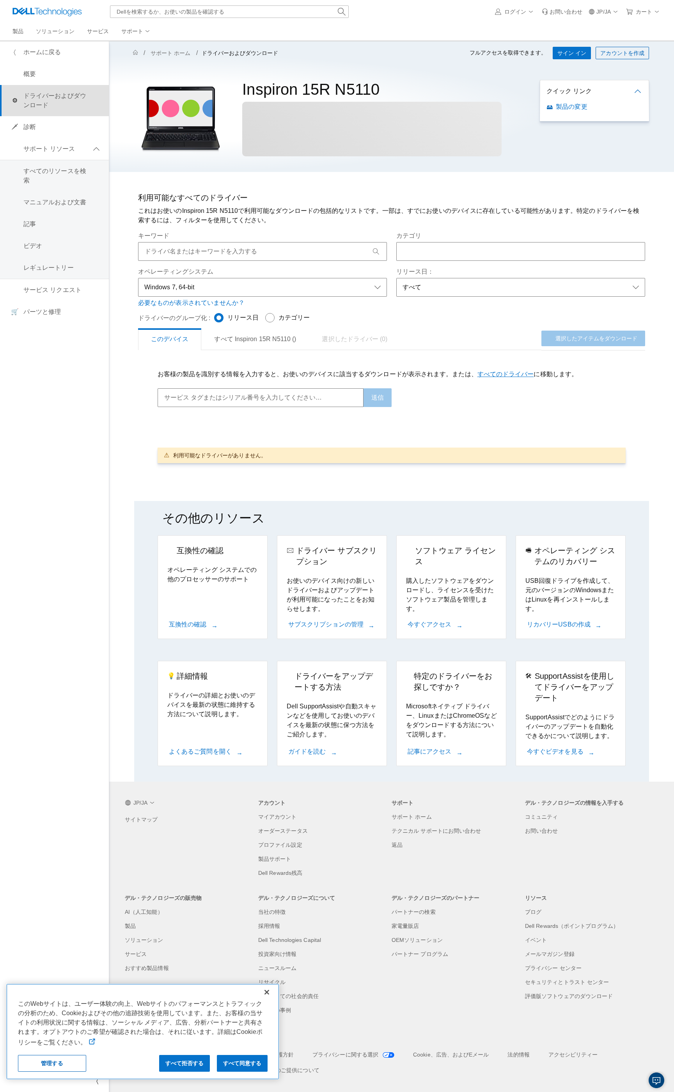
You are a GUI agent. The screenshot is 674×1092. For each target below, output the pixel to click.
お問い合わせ (541, 831)
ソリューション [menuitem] (55, 31)
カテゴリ (408, 235)
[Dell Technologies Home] (47, 12)
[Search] (376, 251)
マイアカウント (277, 817)
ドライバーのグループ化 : (174, 318)
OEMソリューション (417, 940)
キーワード (153, 235)
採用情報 (269, 926)
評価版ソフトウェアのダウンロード (569, 996)
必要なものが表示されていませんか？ (191, 302)
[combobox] (229, 11)
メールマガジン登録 (550, 954)
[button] (515, 12)
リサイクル (272, 982)
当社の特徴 (272, 912)
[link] (562, 12)
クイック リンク (569, 91)
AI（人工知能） (144, 912)
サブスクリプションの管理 (326, 624)
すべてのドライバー (505, 374)
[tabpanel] (391, 416)
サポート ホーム (171, 53)
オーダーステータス (283, 831)
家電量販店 (405, 926)
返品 (397, 845)
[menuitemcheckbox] (54, 149)
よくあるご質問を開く (201, 751)
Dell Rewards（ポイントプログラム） (572, 926)
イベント (536, 940)
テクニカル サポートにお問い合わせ (436, 831)
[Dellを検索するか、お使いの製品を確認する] (342, 12)
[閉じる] (266, 992)
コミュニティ (541, 817)
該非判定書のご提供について (283, 1070)
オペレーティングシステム (175, 271)
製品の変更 (571, 106)
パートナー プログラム (420, 954)
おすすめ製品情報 (147, 968)
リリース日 (243, 317)
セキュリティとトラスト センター (567, 982)
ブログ (533, 912)
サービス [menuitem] (98, 31)
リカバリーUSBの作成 (559, 624)
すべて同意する (242, 1063)
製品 (130, 926)
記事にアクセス (430, 751)
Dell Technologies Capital (289, 940)
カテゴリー (294, 317)
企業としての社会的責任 (288, 996)
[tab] (169, 339)
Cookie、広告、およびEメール (451, 1054)
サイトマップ (141, 819)
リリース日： (415, 271)
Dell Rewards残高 (280, 873)
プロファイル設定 (280, 845)
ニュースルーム (277, 968)
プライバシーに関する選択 (346, 1054)
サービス (136, 954)
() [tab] (255, 339)
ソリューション (144, 940)
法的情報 (518, 1054)
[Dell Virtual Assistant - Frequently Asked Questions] (656, 1080)
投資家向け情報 (277, 954)
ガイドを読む (308, 751)
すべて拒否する (184, 1063)
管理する (52, 1063)
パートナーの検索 (414, 912)
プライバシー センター (553, 968)
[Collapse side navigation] (97, 1081)
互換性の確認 (188, 624)
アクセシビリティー (573, 1054)
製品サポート (274, 859)
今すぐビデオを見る (556, 751)
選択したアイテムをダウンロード (596, 338)
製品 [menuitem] (17, 31)
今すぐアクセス (430, 624)
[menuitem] (136, 32)
